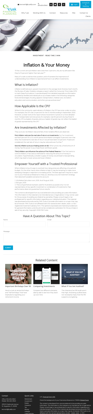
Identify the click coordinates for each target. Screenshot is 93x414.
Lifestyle (27, 411)
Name (5, 220)
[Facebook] (59, 4)
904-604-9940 (11, 399)
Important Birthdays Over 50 (18, 286)
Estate (27, 403)
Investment (28, 401)
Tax (26, 407)
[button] (85, 4)
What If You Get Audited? (72, 286)
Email (49, 220)
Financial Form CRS (49, 397)
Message (6, 231)
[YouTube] (55, 4)
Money (27, 409)
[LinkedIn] (51, 4)
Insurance (28, 405)
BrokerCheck (84, 400)
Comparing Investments (44, 286)
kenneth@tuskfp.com (27, 4)
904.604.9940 (43, 5)
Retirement (28, 399)
